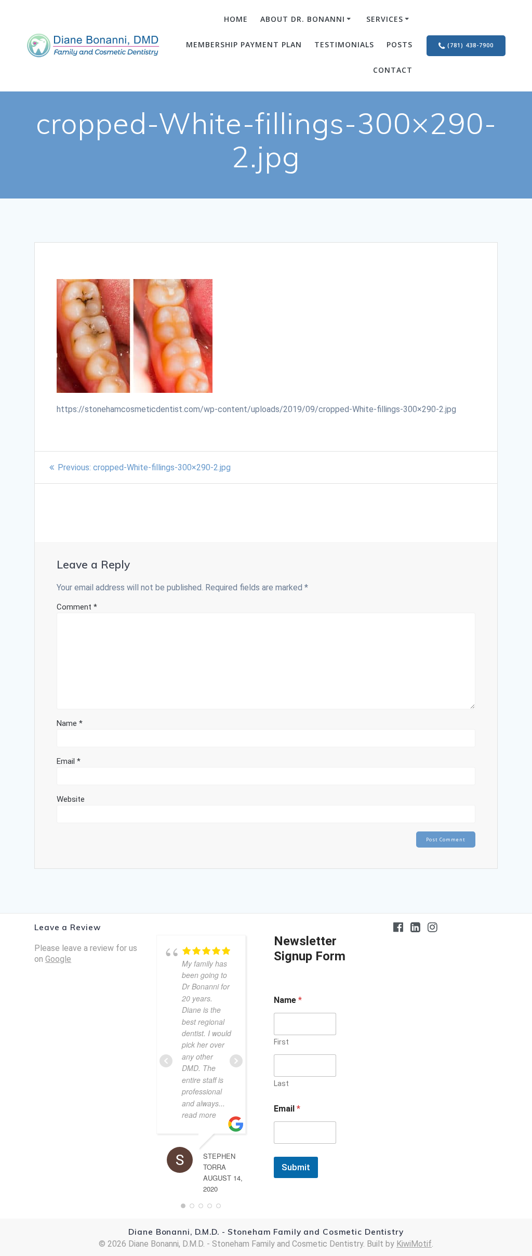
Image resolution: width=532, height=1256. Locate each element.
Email (69, 761)
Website (71, 799)
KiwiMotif (414, 1244)
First (281, 1042)
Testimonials (344, 44)
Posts (400, 44)
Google (58, 959)
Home (236, 19)
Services (384, 19)
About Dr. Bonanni (302, 19)
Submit (296, 1167)
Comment (77, 607)
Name (70, 723)
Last (281, 1083)
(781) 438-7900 (470, 45)
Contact (393, 70)
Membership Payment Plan (244, 44)
